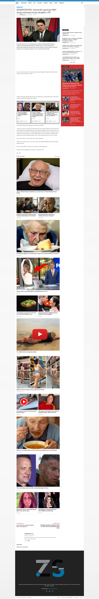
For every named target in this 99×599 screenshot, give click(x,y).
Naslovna (23, 3)
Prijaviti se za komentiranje (22, 546)
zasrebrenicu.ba (29, 597)
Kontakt (61, 3)
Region (45, 3)
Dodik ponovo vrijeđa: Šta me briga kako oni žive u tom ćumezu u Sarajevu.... (72, 46)
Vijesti (30, 3)
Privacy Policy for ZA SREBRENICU (67, 597)
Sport (55, 3)
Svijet (50, 3)
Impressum (76, 597)
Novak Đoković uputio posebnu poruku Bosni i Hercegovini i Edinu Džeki (75, 112)
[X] (27, 540)
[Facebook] (25, 540)
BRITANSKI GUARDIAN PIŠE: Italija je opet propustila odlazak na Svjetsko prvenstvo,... (72, 85)
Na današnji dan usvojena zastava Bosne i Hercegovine (25, 525)
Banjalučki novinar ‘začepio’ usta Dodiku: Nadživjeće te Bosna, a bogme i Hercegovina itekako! (72, 40)
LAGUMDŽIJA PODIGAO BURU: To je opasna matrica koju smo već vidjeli (71, 57)
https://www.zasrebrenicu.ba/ (29, 535)
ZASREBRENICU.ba (23, 14)
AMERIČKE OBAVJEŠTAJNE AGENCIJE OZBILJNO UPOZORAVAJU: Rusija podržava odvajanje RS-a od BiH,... (76, 120)
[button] (81, 2)
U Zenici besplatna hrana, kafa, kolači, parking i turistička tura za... (75, 106)
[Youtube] (29, 540)
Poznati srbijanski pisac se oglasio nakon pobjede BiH (72, 33)
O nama (58, 597)
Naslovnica (18, 5)
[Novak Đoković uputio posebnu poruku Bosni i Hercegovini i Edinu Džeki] (65, 113)
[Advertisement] (38, 60)
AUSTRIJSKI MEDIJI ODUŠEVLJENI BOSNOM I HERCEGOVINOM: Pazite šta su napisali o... (76, 98)
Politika (39, 3)
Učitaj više (72, 62)
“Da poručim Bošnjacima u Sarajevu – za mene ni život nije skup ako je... (72, 52)
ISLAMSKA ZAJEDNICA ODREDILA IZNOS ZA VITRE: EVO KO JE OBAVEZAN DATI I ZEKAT (50, 526)
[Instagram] (49, 591)
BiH (34, 3)
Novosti (22, 5)
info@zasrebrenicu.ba (53, 588)
